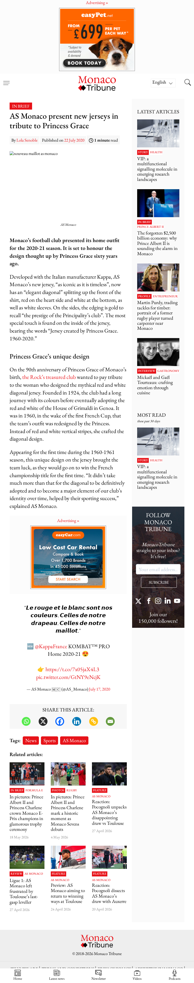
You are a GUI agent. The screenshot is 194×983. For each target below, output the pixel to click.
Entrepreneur (165, 296)
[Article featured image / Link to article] (109, 773)
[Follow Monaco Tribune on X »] (139, 601)
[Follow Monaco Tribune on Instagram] (158, 601)
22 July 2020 (74, 140)
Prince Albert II (150, 227)
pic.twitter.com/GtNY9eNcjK (68, 677)
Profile (144, 296)
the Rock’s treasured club (49, 377)
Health (156, 152)
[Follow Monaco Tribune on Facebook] (148, 601)
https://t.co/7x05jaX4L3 (72, 669)
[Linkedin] (76, 721)
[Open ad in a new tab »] (97, 39)
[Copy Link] (93, 721)
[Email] (110, 721)
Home (17, 978)
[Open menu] (6, 80)
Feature (99, 790)
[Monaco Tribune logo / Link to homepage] (97, 83)
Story (143, 152)
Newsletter (98, 978)
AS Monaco (74, 740)
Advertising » (68, 520)
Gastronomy (168, 371)
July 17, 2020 (99, 689)
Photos (58, 790)
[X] (43, 721)
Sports (49, 740)
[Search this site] (187, 83)
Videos (137, 978)
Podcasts (175, 978)
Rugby (71, 790)
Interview (146, 371)
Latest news (57, 978)
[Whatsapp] (26, 721)
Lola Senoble (27, 140)
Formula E (34, 790)
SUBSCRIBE (159, 582)
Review (16, 874)
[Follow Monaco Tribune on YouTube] (177, 601)
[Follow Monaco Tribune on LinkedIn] (167, 601)
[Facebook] (59, 721)
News (30, 740)
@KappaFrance (51, 646)
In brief (21, 106)
